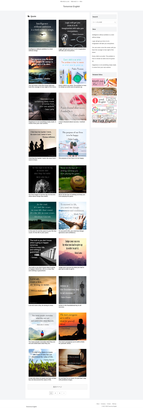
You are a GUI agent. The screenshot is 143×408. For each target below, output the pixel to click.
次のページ (57, 387)
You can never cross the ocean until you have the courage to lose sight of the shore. (104, 50)
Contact (109, 403)
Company (103, 403)
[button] (115, 22)
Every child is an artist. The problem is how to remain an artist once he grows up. (103, 58)
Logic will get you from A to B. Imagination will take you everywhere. (103, 42)
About (98, 403)
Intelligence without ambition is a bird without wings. (103, 36)
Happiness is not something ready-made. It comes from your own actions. (104, 66)
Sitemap (114, 403)
